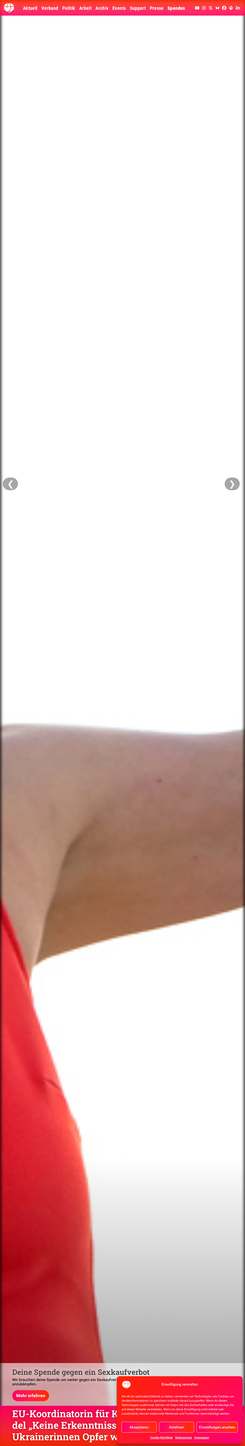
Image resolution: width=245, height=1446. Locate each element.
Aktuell (30, 8)
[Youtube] (197, 8)
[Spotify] (231, 8)
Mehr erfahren (30, 1395)
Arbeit (85, 8)
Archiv (101, 8)
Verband (49, 8)
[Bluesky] (217, 8)
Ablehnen (176, 1427)
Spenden (176, 8)
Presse (157, 8)
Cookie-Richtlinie (161, 1437)
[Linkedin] (237, 8)
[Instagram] (203, 8)
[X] (210, 8)
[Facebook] (224, 8)
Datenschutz (183, 1437)
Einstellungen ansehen (217, 1427)
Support (138, 8)
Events (119, 8)
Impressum (201, 1437)
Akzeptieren (139, 1427)
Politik (68, 8)
